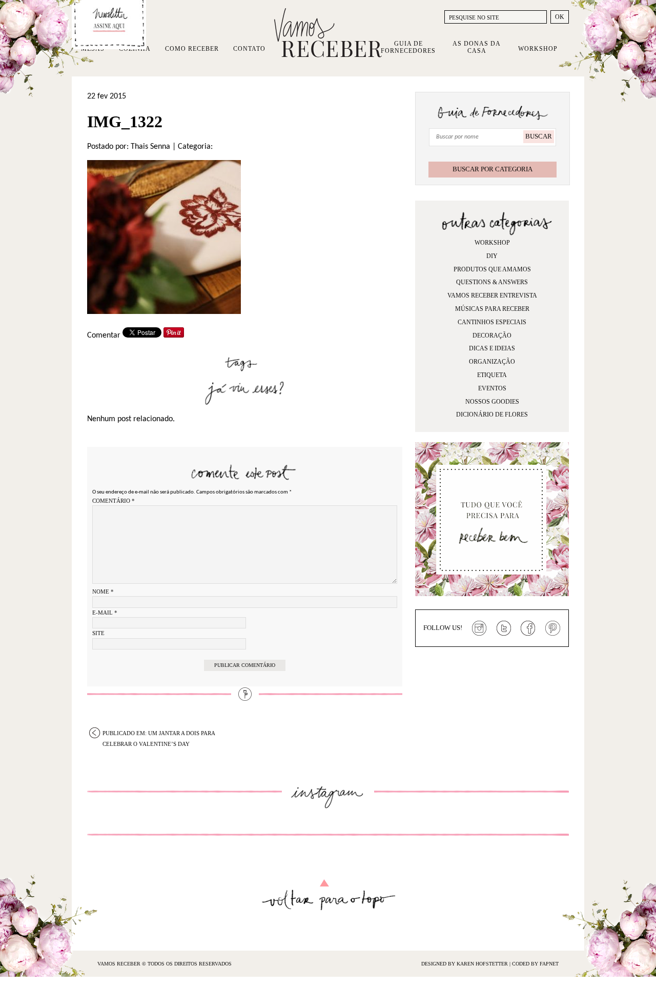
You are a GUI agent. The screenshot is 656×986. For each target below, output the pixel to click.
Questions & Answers (492, 282)
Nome (103, 591)
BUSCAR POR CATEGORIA (492, 169)
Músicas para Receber (492, 308)
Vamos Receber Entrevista (492, 295)
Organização (492, 361)
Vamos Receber (328, 32)
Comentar (103, 335)
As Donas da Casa (477, 47)
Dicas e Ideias (492, 348)
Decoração (492, 335)
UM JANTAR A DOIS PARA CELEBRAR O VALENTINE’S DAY (158, 734)
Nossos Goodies (492, 401)
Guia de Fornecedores (408, 47)
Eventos (492, 388)
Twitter (503, 628)
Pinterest (553, 628)
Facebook (528, 628)
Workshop (538, 48)
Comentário (113, 501)
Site (98, 633)
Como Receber (192, 48)
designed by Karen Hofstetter (465, 964)
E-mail (104, 612)
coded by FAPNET (535, 964)
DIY (492, 256)
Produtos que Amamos (492, 269)
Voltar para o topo (328, 895)
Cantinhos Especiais (492, 322)
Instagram (479, 628)
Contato (249, 48)
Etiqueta (492, 375)
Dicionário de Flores (492, 414)
